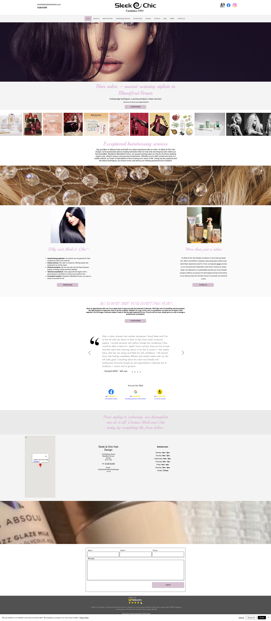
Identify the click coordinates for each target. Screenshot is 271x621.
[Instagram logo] (234, 5)
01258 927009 (110, 464)
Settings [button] (241, 618)
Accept (262, 618)
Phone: (155, 550)
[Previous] (89, 353)
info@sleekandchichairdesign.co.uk (108, 470)
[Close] (268, 617)
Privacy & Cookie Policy (136, 613)
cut (140, 310)
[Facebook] (228, 5)
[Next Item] (267, 124)
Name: (90, 550)
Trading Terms (146, 613)
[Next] (183, 353)
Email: (122, 550)
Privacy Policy (84, 618)
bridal (219, 264)
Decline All (251, 618)
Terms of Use (125, 613)
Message (91, 558)
